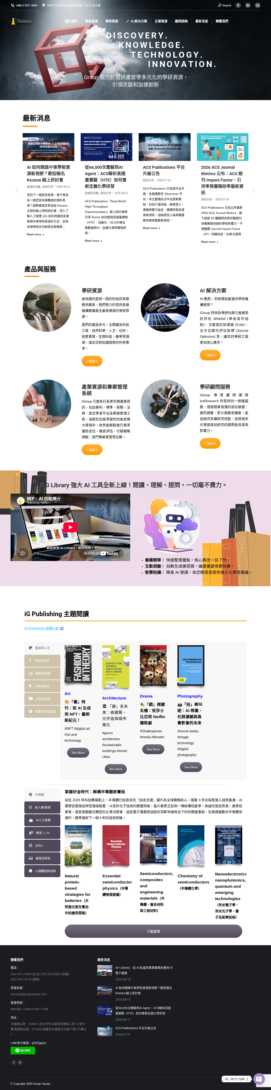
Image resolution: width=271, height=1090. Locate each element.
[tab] (42, 652)
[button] (17, 192)
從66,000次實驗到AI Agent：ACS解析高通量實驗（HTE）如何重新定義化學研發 (143, 1014)
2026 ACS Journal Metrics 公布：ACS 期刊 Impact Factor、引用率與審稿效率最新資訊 (173, 180)
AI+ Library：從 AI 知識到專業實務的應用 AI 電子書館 (144, 974)
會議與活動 (42, 193)
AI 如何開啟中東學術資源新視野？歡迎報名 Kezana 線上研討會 (143, 994)
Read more (43, 240)
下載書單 (153, 935)
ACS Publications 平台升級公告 (135, 1032)
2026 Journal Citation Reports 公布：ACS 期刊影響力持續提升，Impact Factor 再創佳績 (231, 180)
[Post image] (104, 974)
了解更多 (92, 365)
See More (78, 756)
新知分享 (56, 193)
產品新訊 (227, 199)
